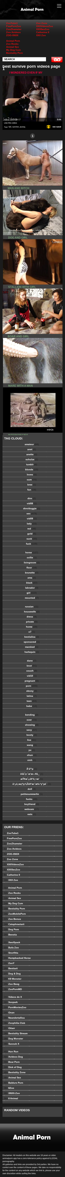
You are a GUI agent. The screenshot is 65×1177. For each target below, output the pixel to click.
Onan (9, 1012)
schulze (32, 459)
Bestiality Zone (15, 1072)
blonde (31, 469)
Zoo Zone (41, 23)
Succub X (11, 1043)
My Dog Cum (13, 50)
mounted (32, 597)
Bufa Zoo (11, 947)
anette (31, 454)
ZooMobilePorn (15, 913)
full (10, 127)
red (31, 528)
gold (31, 533)
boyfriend (31, 804)
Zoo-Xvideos (13, 32)
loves (32, 474)
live (31, 740)
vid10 (32, 675)
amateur (32, 444)
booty (31, 735)
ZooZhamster (13, 29)
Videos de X (13, 997)
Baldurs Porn (13, 1082)
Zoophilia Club (14, 1023)
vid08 (32, 503)
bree (31, 484)
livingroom (32, 562)
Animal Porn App (41, 13)
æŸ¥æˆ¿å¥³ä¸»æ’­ (31, 779)
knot (32, 665)
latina (32, 696)
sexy (31, 730)
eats (32, 814)
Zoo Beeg (11, 984)
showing (31, 724)
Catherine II (42, 32)
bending (31, 714)
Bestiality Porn (14, 53)
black (31, 582)
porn (32, 685)
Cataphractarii (14, 924)
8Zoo (9, 1088)
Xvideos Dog (13, 1056)
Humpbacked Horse (17, 958)
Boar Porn (12, 1062)
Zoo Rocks (12, 43)
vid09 (32, 518)
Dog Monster (13, 1038)
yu (31, 750)
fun (31, 489)
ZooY (9, 963)
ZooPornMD (13, 989)
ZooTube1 (12, 23)
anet (31, 449)
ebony (31, 691)
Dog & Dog (12, 973)
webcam (31, 809)
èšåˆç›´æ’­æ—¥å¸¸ (31, 774)
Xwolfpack (12, 942)
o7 (31, 631)
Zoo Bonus (12, 919)
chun (31, 755)
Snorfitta (11, 952)
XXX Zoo (41, 35)
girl (32, 592)
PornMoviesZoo (15, 1007)
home (31, 626)
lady (32, 523)
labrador (31, 587)
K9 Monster (12, 978)
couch (31, 670)
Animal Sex (12, 47)
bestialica (31, 636)
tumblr (31, 464)
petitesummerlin (32, 794)
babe (31, 706)
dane (31, 660)
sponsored (32, 641)
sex (31, 513)
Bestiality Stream (16, 1033)
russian (31, 606)
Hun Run (11, 1051)
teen (32, 701)
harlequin (31, 652)
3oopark (11, 1002)
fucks (31, 799)
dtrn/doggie (31, 508)
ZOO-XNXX (12, 35)
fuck (31, 543)
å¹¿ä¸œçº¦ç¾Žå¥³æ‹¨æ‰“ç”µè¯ (31, 784)
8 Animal (11, 1098)
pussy (22, 127)
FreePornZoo (13, 26)
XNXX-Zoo (12, 1093)
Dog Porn (11, 929)
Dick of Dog (13, 1067)
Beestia (10, 934)
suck (31, 538)
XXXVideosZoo (44, 26)
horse (31, 552)
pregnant (32, 680)
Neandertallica (14, 1017)
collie (32, 557)
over (32, 719)
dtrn (32, 498)
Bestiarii (11, 968)
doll (32, 789)
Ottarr (9, 1028)
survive (15, 127)
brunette (31, 572)
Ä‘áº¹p (31, 768)
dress (32, 616)
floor (31, 567)
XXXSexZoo (42, 29)
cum (32, 479)
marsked (31, 647)
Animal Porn (13, 40)
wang (32, 745)
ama (32, 577)
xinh (31, 760)
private (32, 621)
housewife (32, 611)
